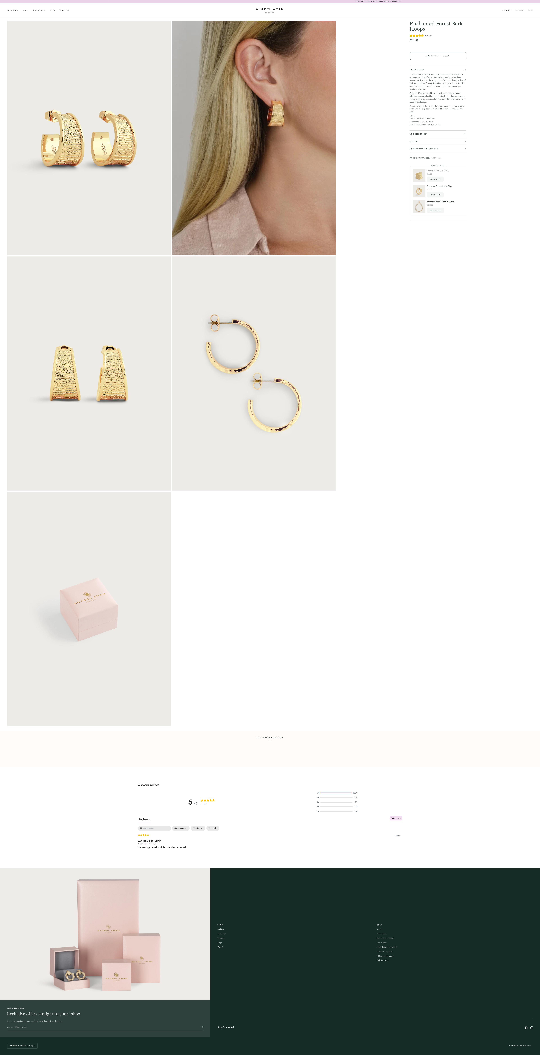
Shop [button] (220, 925)
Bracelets (220, 938)
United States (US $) (21, 1046)
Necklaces (221, 933)
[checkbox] (212, 828)
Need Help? (382, 933)
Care (416, 141)
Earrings (220, 929)
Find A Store (382, 942)
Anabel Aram (518, 1046)
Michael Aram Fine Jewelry (387, 946)
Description (417, 69)
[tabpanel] (270, 844)
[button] (25, 10)
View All (220, 946)
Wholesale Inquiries (384, 951)
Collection (420, 134)
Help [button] (379, 925)
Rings (219, 942)
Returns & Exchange (425, 148)
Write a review (396, 818)
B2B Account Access (385, 955)
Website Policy (382, 960)
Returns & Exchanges (385, 938)
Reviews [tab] (144, 819)
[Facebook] (526, 1027)
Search (379, 929)
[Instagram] (531, 1027)
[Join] (199, 1027)
